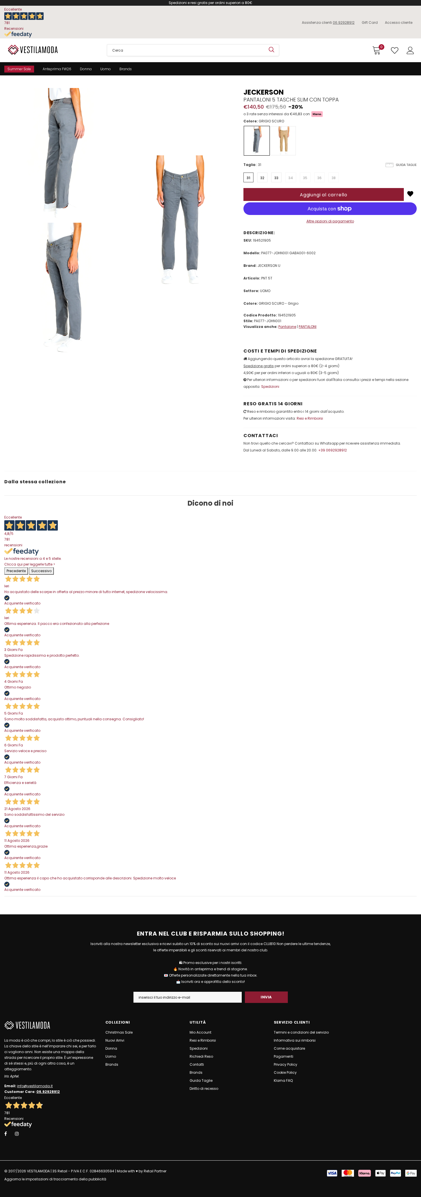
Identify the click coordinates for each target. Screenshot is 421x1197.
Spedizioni (270, 386)
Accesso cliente (398, 22)
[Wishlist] (410, 193)
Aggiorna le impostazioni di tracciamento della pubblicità (55, 1179)
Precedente (16, 570)
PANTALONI (307, 326)
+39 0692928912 (332, 450)
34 (290, 177)
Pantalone (287, 326)
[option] (61, 221)
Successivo (41, 570)
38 (334, 177)
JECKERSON (263, 92)
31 (248, 177)
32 (262, 177)
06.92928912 (344, 22)
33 (276, 177)
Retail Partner (155, 1171)
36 (319, 177)
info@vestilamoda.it (35, 1085)
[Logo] (51, 49)
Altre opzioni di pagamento (330, 221)
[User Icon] (410, 50)
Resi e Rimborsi (310, 418)
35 (305, 177)
